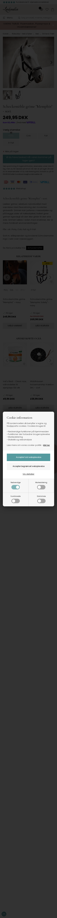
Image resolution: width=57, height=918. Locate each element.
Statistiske (41, 496)
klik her (46, 445)
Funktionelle (16, 496)
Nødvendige (16, 482)
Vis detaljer (28, 473)
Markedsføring (41, 482)
